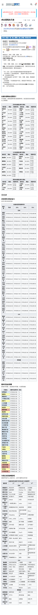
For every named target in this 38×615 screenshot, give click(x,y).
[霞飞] (7, 49)
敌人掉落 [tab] (21, 37)
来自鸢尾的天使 (24, 29)
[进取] (27, 47)
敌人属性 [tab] (15, 37)
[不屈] (34, 47)
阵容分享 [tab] (28, 37)
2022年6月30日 (9, 29)
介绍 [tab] (3, 37)
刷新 (19, 14)
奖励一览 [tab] (8, 37)
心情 (26, 56)
